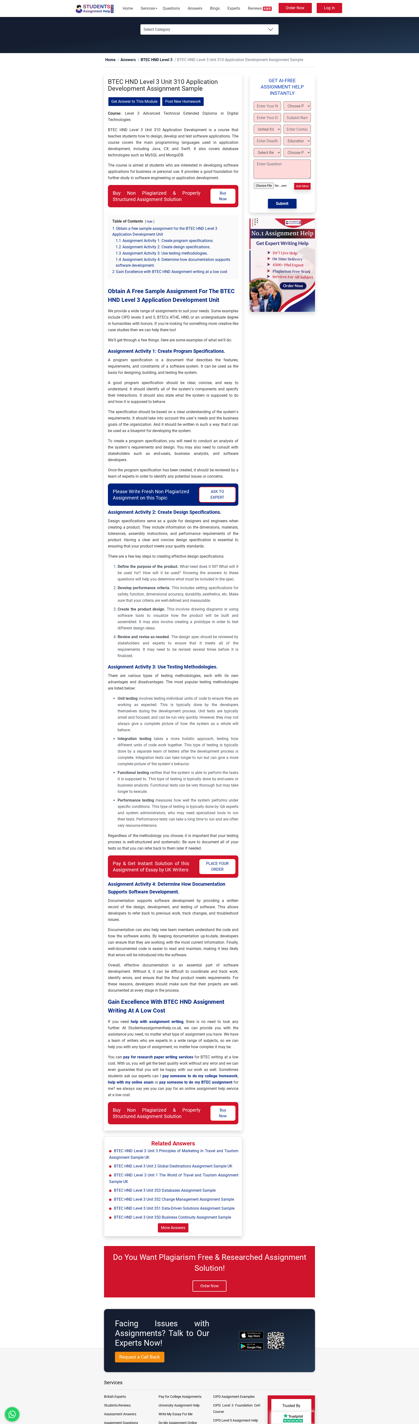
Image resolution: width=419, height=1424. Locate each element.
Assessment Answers (120, 1414)
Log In (329, 8)
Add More (302, 186)
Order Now (295, 8)
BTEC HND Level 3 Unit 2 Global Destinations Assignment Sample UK (173, 1166)
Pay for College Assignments (180, 1397)
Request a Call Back (139, 1357)
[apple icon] (251, 1335)
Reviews (259, 8)
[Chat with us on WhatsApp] (12, 1414)
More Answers (173, 1228)
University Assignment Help (179, 1406)
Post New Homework (183, 101)
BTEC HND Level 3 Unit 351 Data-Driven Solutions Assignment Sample (174, 1208)
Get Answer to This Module (134, 101)
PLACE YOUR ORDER (217, 866)
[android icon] (251, 1346)
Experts (233, 8)
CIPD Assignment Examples (234, 1397)
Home (128, 8)
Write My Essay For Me (176, 1414)
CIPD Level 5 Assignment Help (235, 1421)
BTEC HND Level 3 (148, 60)
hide (150, 222)
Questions (171, 8)
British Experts (115, 1397)
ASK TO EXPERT (217, 495)
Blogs (215, 8)
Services (148, 8)
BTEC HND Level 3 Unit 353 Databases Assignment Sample (165, 1190)
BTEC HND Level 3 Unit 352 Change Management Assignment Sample (174, 1199)
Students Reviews (117, 1406)
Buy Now (223, 196)
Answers (195, 8)
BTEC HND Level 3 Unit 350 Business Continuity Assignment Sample (172, 1217)
